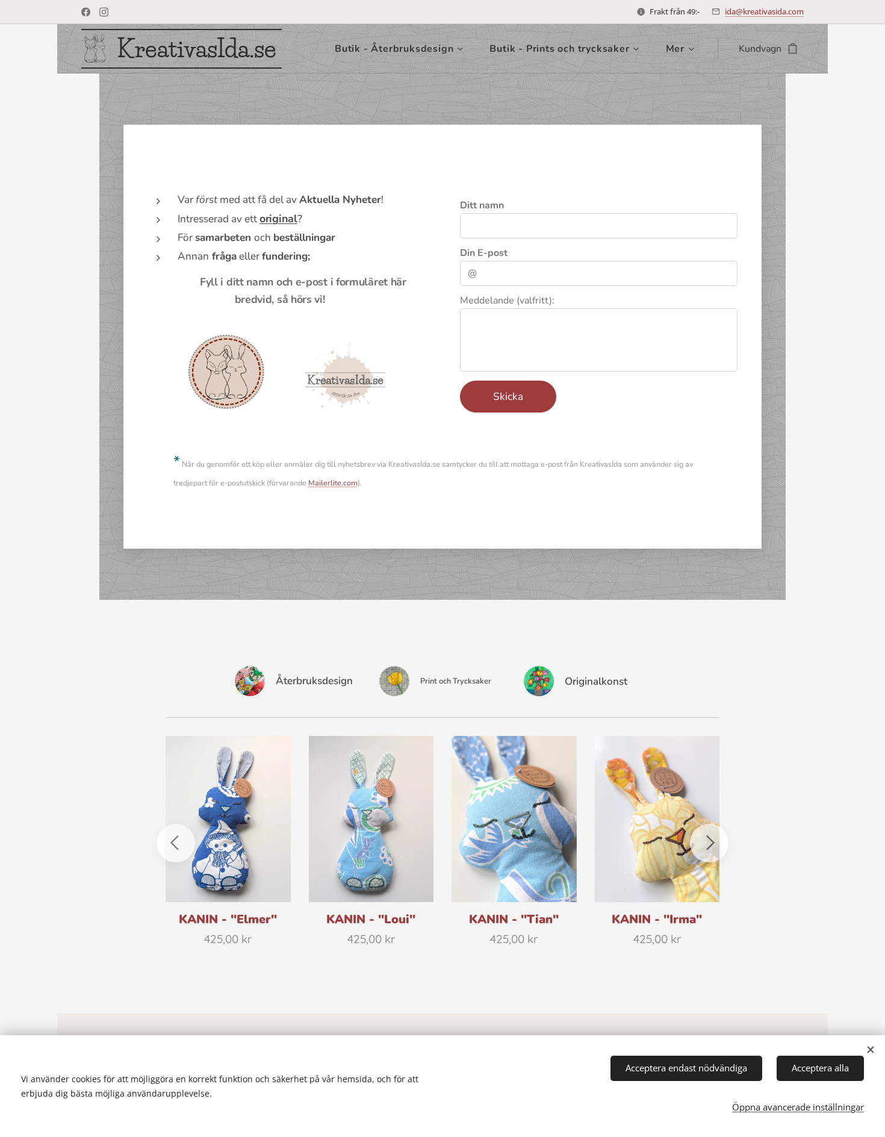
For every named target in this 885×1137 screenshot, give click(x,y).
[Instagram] (103, 12)
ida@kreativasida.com (764, 11)
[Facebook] (85, 12)
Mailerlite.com (333, 483)
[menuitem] (403, 49)
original (278, 218)
